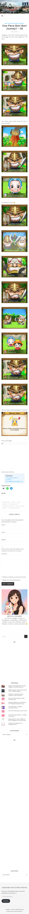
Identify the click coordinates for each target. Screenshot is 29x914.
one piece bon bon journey (8, 506)
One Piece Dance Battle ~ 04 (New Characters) (17, 715)
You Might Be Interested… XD (14, 481)
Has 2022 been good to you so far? (17, 710)
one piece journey (20, 506)
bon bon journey (6, 502)
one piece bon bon (13, 504)
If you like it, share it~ (12, 478)
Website (4, 539)
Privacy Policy (9, 911)
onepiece (4, 508)
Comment (4, 553)
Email (3, 532)
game (19, 502)
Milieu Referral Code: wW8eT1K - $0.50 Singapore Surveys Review (17, 719)
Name (4, 525)
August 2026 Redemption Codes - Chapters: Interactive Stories (17, 686)
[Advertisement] (14, 662)
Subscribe (5, 901)
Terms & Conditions (17, 911)
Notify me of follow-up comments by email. (14, 577)
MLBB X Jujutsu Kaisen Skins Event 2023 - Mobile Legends (17, 690)
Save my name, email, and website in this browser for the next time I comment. (13, 550)
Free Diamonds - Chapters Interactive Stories (15, 707)
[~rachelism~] (14, 7)
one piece (5, 504)
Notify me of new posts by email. (11, 580)
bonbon (13, 502)
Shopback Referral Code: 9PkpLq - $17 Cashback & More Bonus (17, 703)
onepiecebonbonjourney (14, 508)
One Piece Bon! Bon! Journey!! (14, 23)
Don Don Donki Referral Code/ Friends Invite (16, 698)
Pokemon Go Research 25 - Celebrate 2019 (15, 723)
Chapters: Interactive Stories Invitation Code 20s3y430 (15, 694)
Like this (9, 479)
